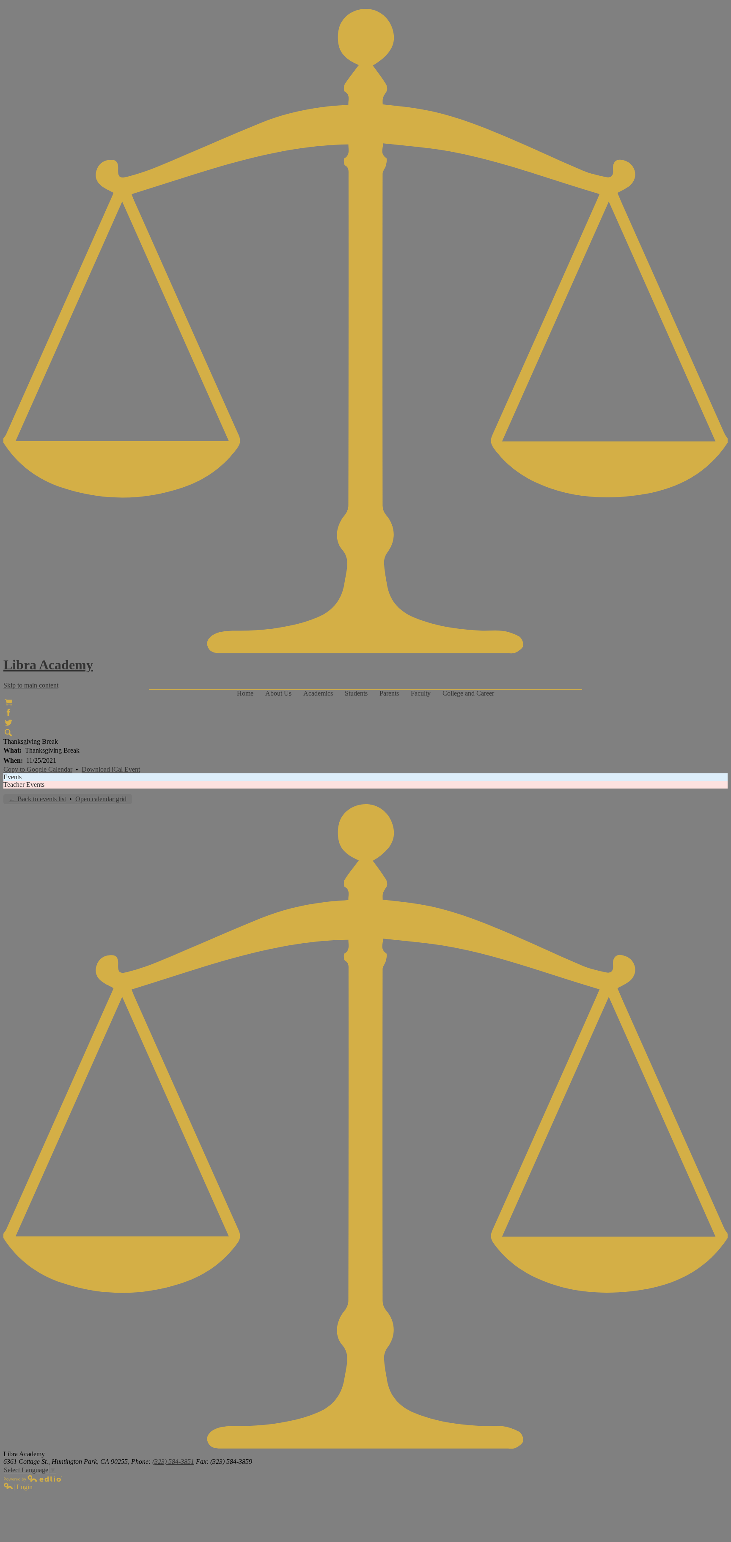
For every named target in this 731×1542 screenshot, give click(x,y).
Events (12, 777)
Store (8, 702)
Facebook (8, 712)
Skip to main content (30, 685)
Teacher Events (23, 784)
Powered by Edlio (33, 1478)
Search (8, 733)
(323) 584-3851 (173, 1461)
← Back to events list (37, 798)
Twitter (8, 723)
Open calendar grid (100, 798)
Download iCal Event (111, 769)
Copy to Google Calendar (37, 769)
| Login (23, 1486)
